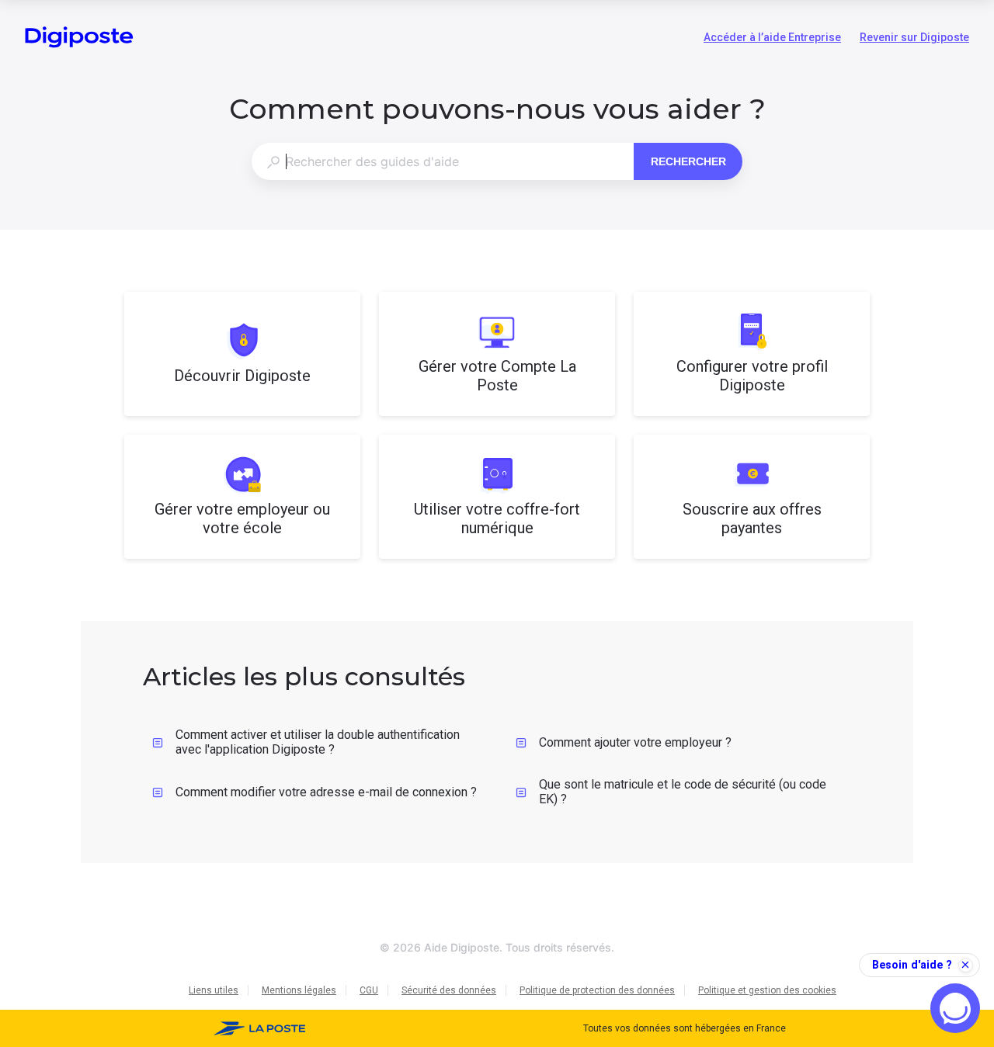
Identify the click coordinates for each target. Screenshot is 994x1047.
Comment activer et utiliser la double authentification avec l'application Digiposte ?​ (318, 742)
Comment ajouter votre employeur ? (635, 742)
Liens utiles (213, 990)
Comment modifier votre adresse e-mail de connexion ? (326, 792)
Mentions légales (299, 990)
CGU (369, 990)
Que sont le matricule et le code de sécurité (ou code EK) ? (682, 791)
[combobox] (442, 161)
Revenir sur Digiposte (914, 39)
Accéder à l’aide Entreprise (772, 39)
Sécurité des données (448, 990)
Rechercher (688, 161)
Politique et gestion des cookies (767, 990)
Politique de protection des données (597, 990)
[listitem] (242, 354)
